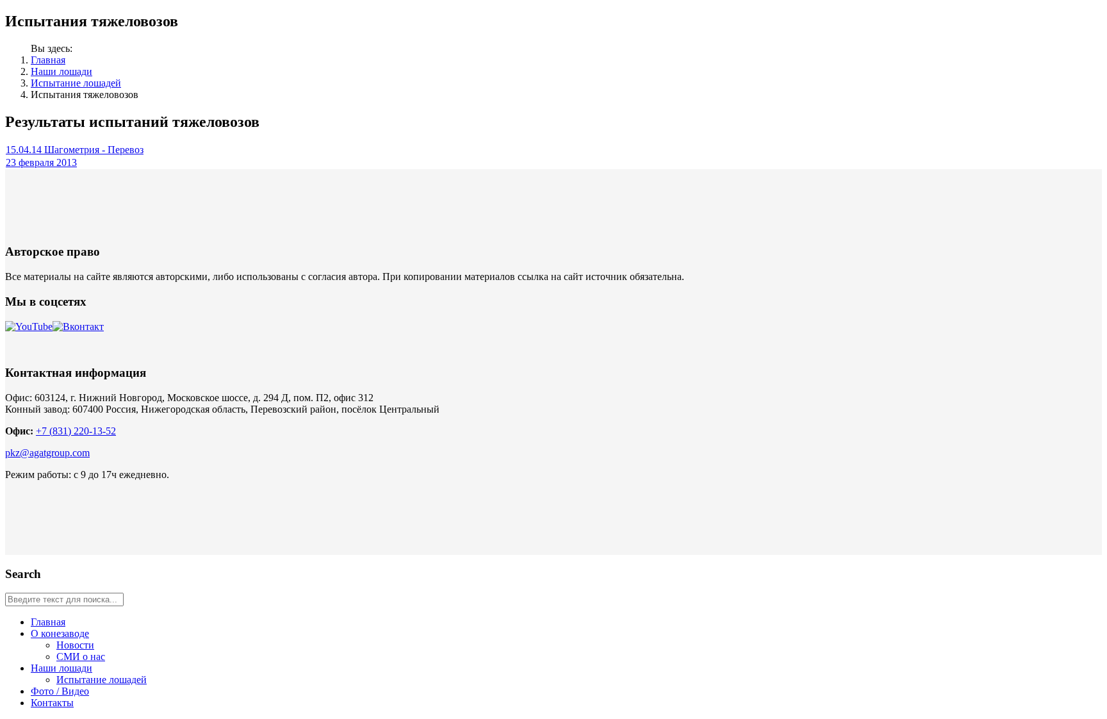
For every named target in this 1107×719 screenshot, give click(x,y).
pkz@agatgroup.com (47, 452)
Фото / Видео (60, 691)
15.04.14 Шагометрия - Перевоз (75, 149)
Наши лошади (61, 71)
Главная (48, 59)
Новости (75, 645)
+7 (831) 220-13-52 (76, 431)
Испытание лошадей (76, 83)
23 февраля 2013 (41, 162)
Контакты (52, 702)
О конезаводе (60, 633)
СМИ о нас (80, 656)
